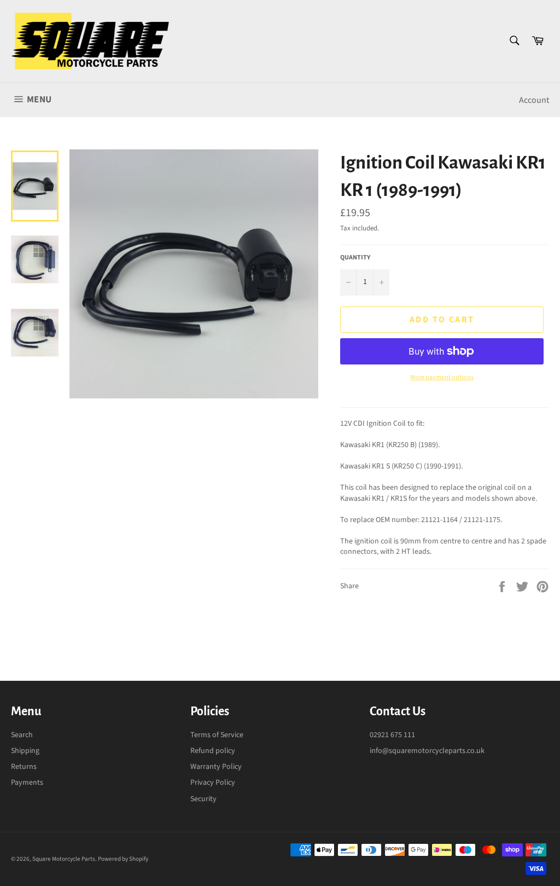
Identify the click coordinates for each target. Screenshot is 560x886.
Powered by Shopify (123, 859)
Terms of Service (216, 734)
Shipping (25, 750)
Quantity (355, 257)
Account (534, 100)
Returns (24, 766)
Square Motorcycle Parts (63, 859)
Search (22, 734)
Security (203, 799)
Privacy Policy (212, 782)
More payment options (442, 377)
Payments (27, 782)
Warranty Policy (216, 766)
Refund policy (212, 750)
